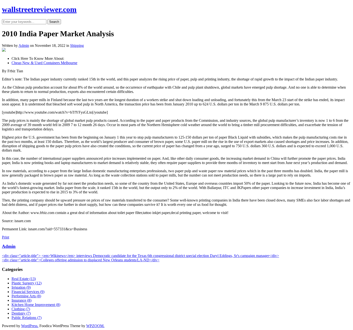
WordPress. (29, 326)
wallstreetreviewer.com (39, 9)
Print (5, 237)
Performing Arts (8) (26, 296)
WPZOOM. (95, 326)
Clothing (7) (21, 309)
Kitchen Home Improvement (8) (36, 305)
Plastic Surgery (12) (27, 283)
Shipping (77, 45)
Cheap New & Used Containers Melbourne (44, 63)
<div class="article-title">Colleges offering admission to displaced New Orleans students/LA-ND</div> (80, 260)
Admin (23, 45)
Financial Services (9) (28, 292)
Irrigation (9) (21, 287)
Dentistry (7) (21, 313)
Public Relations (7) (27, 318)
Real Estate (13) (24, 279)
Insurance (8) (21, 300)
